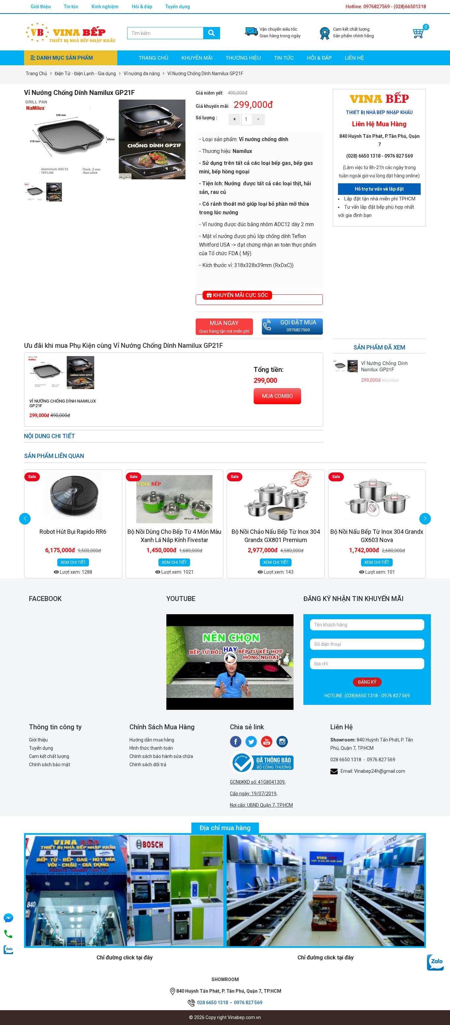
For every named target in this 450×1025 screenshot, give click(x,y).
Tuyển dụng (177, 6)
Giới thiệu (41, 6)
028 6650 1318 (345, 759)
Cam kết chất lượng (49, 756)
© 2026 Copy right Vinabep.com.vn (225, 1017)
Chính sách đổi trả (147, 764)
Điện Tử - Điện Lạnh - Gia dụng (85, 73)
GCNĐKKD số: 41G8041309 (257, 782)
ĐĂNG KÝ (367, 682)
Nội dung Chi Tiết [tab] (49, 436)
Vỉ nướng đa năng (142, 73)
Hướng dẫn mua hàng (151, 739)
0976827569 (298, 329)
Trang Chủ (36, 73)
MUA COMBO (277, 396)
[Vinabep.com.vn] (70, 31)
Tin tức (71, 6)
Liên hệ (354, 57)
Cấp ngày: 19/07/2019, (253, 793)
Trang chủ (153, 57)
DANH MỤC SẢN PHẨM (64, 58)
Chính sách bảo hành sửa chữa (161, 756)
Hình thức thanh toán (151, 748)
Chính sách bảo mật (49, 764)
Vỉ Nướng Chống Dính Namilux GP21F (62, 403)
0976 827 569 (381, 759)
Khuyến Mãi (197, 57)
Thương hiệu (243, 57)
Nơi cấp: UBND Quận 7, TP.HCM (261, 805)
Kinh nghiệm (105, 6)
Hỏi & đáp (142, 6)
